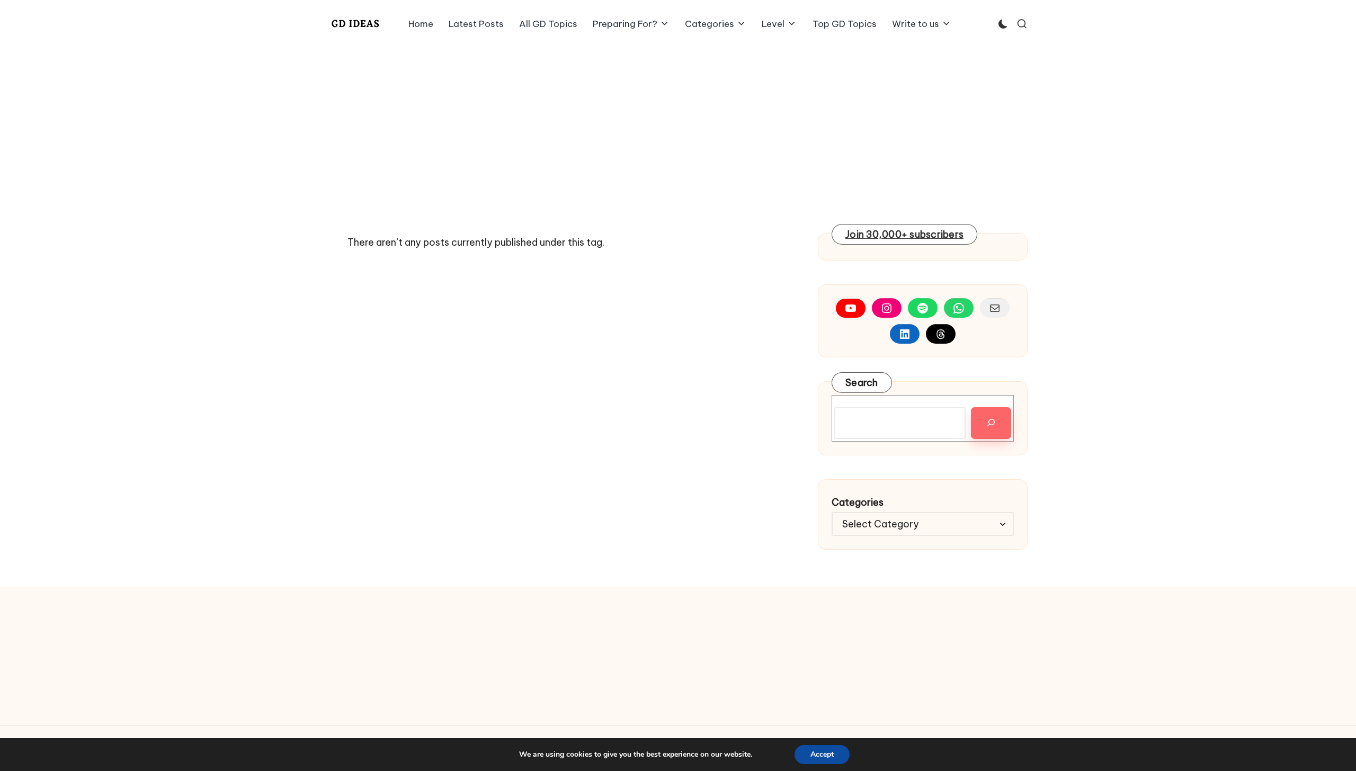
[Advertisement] (678, 127)
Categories (858, 502)
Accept (822, 754)
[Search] (991, 423)
